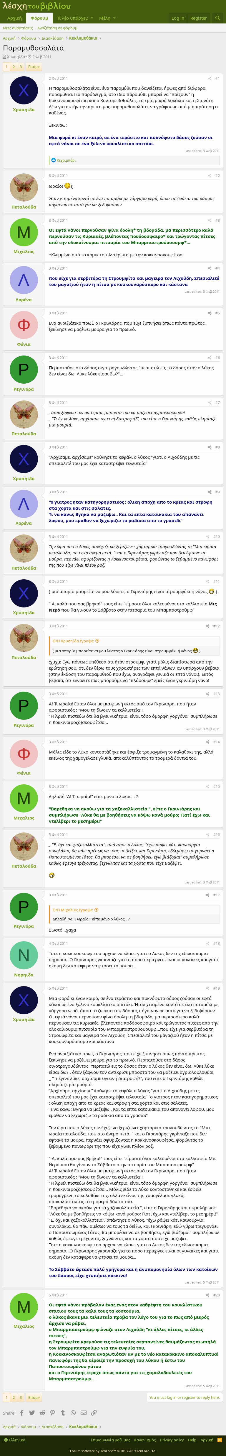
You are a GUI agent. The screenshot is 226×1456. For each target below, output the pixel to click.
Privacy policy (172, 1440)
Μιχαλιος (24, 251)
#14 (216, 741)
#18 (216, 943)
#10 (216, 536)
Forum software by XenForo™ (113, 1451)
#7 (217, 402)
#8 (217, 447)
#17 (216, 895)
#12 (216, 626)
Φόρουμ (39, 18)
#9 (217, 492)
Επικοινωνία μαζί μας (110, 1440)
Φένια (24, 344)
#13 (216, 693)
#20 (216, 1295)
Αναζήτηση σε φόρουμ (57, 28)
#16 (216, 834)
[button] (92, 18)
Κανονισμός (145, 1440)
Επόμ (33, 66)
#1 (217, 78)
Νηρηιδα (24, 975)
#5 (217, 313)
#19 (216, 988)
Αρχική (14, 18)
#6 (217, 357)
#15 (216, 786)
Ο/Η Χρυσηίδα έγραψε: (73, 641)
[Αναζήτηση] (217, 18)
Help (192, 1440)
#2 (217, 175)
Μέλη (104, 18)
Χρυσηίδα (16, 56)
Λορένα (24, 299)
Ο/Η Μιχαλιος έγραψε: (73, 909)
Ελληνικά (16, 1440)
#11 (216, 581)
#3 (217, 220)
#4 (217, 268)
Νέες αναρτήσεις (18, 28)
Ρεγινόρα (24, 389)
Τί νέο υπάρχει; (72, 18)
